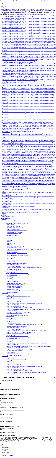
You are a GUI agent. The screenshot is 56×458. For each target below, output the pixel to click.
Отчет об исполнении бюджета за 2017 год (25, 112)
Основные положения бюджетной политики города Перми (21, 10)
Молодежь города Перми (30, 139)
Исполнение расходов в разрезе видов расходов (32, 101)
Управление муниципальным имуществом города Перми (18, 161)
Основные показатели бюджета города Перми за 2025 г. (10, 192)
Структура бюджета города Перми (16, 51)
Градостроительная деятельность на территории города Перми (18, 141)
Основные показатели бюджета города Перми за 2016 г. (10, 205)
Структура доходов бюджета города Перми (27, 51)
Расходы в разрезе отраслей (6, 11)
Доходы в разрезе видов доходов (26, 17)
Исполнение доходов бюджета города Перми (37, 84)
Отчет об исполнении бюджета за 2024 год (25, 91)
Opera (45, 0)
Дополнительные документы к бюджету (31, 52)
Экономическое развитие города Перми (39, 136)
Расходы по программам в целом (6, 133)
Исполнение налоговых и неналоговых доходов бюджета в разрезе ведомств (42, 123)
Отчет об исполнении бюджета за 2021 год (25, 100)
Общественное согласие (45, 133)
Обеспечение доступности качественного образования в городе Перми (17, 359)
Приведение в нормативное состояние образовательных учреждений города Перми (30, 178)
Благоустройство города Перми (17, 140)
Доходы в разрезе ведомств (6, 187)
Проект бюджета (4, 8)
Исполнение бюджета (5, 83)
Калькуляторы (4, 213)
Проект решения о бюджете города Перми (38, 36)
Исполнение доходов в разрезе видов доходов (18, 85)
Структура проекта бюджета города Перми (36, 10)
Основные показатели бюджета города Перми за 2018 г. (10, 203)
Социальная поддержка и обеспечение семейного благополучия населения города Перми (19, 225)
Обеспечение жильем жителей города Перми (27, 135)
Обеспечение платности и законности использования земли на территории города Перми (19, 307)
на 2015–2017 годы (5, 334)
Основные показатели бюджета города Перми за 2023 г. (10, 196)
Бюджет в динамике (5, 185)
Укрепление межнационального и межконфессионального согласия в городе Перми (18, 274)
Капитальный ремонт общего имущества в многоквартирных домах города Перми (41, 182)
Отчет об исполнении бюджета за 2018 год (25, 109)
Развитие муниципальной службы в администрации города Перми (43, 152)
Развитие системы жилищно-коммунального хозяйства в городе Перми (43, 135)
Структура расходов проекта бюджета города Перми (38, 17)
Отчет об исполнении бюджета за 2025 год (25, 84)
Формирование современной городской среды (47, 142)
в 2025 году (3, 191)
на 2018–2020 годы (5, 271)
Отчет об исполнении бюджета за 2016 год (25, 115)
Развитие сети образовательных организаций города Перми (33, 142)
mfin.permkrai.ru (9, 452)
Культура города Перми (23, 139)
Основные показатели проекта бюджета (7, 10)
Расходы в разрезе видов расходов (14, 11)
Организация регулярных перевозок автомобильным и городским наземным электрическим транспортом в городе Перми (36, 147)
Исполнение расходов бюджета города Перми (31, 85)
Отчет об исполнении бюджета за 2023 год (25, 94)
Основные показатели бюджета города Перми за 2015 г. (10, 206)
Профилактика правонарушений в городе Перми (31, 151)
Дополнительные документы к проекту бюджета (18, 12)
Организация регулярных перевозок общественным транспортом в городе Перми (22, 136)
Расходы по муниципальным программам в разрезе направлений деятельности (22, 133)
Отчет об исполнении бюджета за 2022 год (25, 97)
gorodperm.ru (6, 449)
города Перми (2, 3)
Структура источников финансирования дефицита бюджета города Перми (42, 11)
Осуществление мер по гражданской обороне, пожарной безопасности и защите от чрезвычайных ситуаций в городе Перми (24, 303)
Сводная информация (5, 212)
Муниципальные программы (6, 132)
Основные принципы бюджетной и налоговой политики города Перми (23, 43)
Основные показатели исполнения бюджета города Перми (10, 84)
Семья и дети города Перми (17, 158)
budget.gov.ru (11, 455)
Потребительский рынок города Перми (26, 154)
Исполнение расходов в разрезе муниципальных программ (46, 85)
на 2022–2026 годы (5, 236)
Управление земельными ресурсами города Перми (34, 141)
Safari (47, 0)
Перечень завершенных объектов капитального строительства (30, 212)
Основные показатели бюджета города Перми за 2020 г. (10, 200)
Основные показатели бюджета (6, 51)
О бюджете (3, 7)
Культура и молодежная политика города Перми (27, 134)
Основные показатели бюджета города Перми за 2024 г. (10, 194)
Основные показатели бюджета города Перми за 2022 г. (10, 197)
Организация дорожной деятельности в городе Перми (28, 158)
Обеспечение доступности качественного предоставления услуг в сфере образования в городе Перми (16, 162)
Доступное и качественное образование (19, 142)
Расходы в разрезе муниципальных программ (25, 11)
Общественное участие (9, 158)
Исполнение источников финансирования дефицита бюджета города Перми (40, 122)
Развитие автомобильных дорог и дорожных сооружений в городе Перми (12, 143)
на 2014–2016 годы (5, 356)
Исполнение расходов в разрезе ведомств (8, 101)
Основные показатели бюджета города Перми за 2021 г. (10, 199)
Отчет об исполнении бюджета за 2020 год (25, 103)
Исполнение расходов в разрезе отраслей (19, 101)
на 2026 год (3, 214)
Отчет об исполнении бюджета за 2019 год (25, 106)
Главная (3, 217)
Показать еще (4, 13)
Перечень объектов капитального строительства (15, 212)
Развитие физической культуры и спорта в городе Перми (42, 134)
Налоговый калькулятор (5, 216)
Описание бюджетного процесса (6, 210)
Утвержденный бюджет (5, 49)
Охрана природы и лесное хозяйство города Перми (11, 147)
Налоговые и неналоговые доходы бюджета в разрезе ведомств (13, 17)
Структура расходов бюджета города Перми (12, 57)
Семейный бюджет (11, 216)
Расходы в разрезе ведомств (50, 17)
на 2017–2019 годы (4, 219)
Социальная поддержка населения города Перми (23, 157)
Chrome (40, 0)
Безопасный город (18, 135)
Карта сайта (3, 5)
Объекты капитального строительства (7, 211)
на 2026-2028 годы (4, 9)
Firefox (43, 0)
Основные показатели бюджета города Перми (8, 186)
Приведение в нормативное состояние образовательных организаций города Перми (31, 155)
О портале (1, 444)
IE (41, 0)
